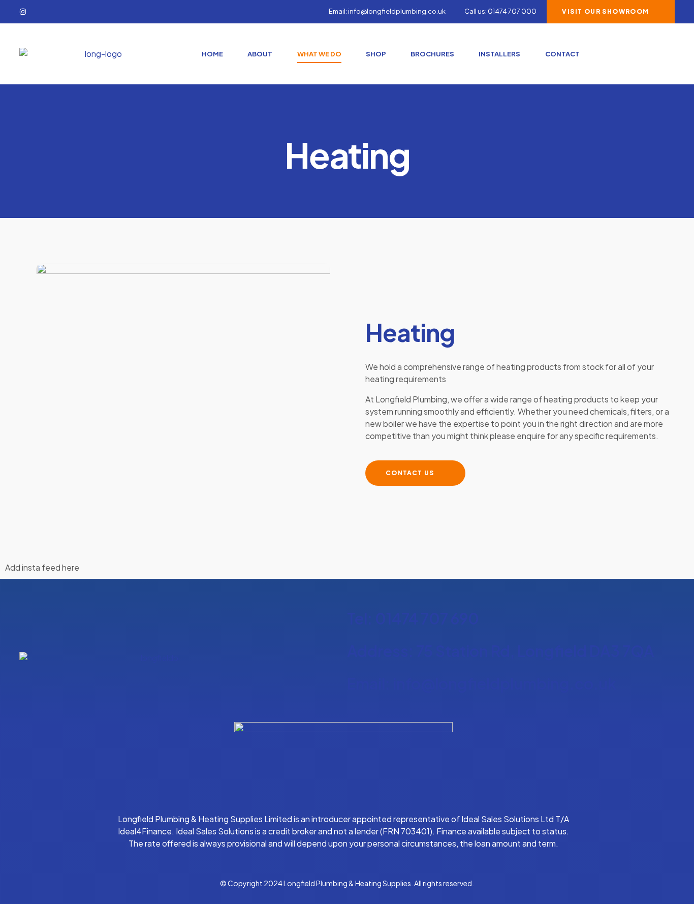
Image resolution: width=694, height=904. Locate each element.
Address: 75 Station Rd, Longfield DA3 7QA (500, 651)
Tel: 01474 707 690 (413, 618)
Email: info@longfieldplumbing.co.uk (481, 683)
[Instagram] (22, 11)
